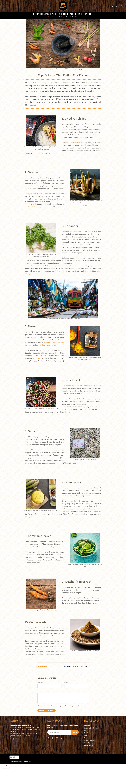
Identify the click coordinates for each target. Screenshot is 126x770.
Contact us (87, 738)
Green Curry (59, 652)
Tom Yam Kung (68, 512)
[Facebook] (48, 738)
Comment (40, 691)
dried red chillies (73, 143)
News (55, 17)
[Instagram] (57, 738)
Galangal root (30, 194)
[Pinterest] (52, 738)
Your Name (40, 682)
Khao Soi (36, 358)
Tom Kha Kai (30, 207)
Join (75, 732)
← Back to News (41, 666)
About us (87, 725)
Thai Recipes (88, 733)
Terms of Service (89, 740)
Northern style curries (47, 345)
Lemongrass (66, 488)
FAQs (86, 730)
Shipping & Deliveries (91, 728)
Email (66, 682)
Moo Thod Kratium (51, 458)
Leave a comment (46, 710)
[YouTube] (61, 738)
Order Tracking (88, 745)
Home (49, 17)
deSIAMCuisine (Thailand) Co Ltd (23, 761)
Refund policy (88, 743)
